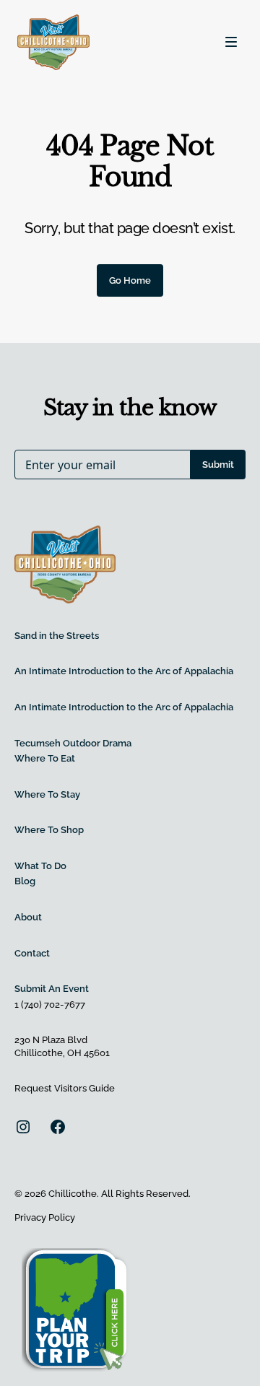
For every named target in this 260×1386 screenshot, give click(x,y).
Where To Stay (47, 794)
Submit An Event (51, 988)
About (28, 917)
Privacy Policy (44, 1217)
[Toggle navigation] (231, 41)
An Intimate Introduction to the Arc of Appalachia (123, 671)
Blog (24, 881)
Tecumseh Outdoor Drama (72, 743)
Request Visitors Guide (64, 1088)
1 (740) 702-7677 (49, 1004)
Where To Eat (44, 758)
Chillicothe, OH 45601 (62, 1052)
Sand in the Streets (56, 635)
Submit (218, 464)
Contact (32, 953)
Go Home (130, 280)
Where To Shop (49, 829)
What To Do (40, 865)
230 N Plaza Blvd (50, 1039)
